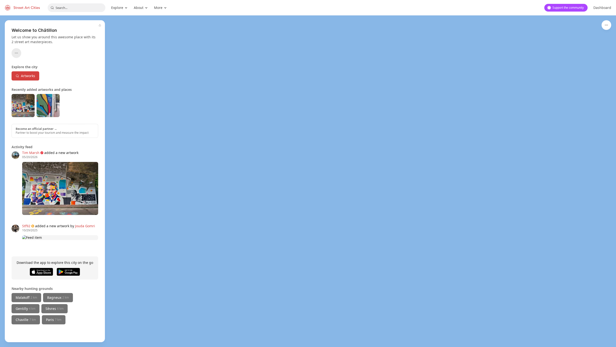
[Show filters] (606, 25)
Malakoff (26, 297)
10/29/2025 (30, 230)
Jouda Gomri (85, 226)
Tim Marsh (30, 152)
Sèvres (54, 308)
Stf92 (26, 226)
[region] (308, 181)
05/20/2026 (30, 157)
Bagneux (58, 297)
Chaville (26, 319)
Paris (53, 319)
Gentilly (25, 308)
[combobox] (76, 7)
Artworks (28, 75)
